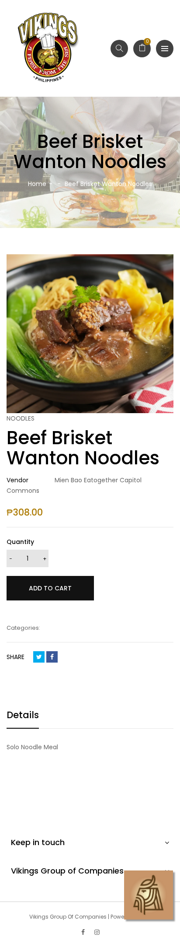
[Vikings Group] (48, 48)
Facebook (52, 657)
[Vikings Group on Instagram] (97, 932)
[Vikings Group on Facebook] (83, 932)
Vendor (17, 480)
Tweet (39, 657)
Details (23, 715)
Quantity (20, 541)
